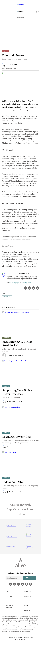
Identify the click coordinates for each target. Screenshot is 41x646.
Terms (26, 605)
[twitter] (22, 584)
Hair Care (7, 297)
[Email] (37, 288)
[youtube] (26, 584)
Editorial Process (9, 606)
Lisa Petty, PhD (23, 273)
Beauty (5, 51)
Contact (27, 610)
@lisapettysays (14, 282)
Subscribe (29, 578)
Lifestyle (7, 338)
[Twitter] (33, 288)
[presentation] (20, 323)
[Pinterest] (29, 288)
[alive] (20, 562)
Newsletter (10, 596)
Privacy (27, 601)
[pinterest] (18, 584)
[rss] (30, 584)
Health (6, 386)
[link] (20, 12)
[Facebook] (25, 288)
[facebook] (14, 584)
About (8, 592)
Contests (27, 592)
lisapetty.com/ (26, 282)
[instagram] (10, 584)
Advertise (9, 601)
